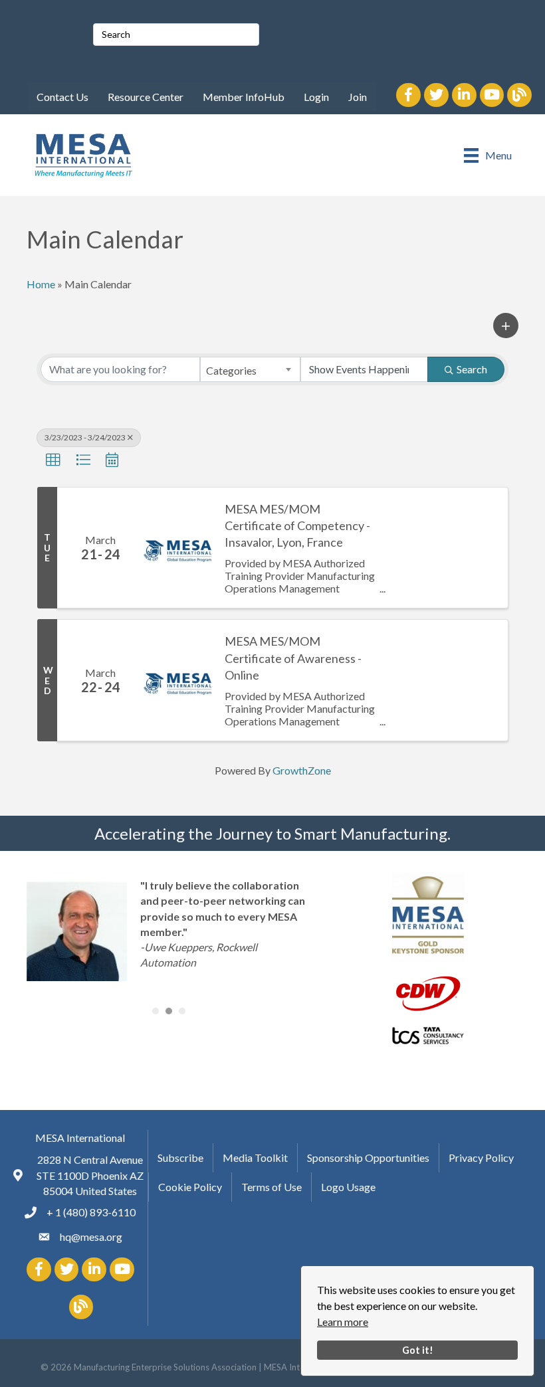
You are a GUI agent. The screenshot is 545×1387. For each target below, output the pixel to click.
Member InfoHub (243, 96)
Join (357, 96)
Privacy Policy (481, 1157)
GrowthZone (301, 770)
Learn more (342, 1321)
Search (472, 369)
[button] (505, 325)
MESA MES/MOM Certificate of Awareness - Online (293, 658)
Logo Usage (348, 1186)
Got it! (417, 1350)
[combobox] (250, 369)
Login (316, 96)
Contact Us (62, 96)
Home (41, 284)
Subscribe (180, 1157)
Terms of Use (271, 1186)
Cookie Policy (190, 1186)
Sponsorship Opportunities (368, 1157)
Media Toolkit (255, 1157)
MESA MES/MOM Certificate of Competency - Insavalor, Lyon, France (297, 525)
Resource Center (145, 96)
